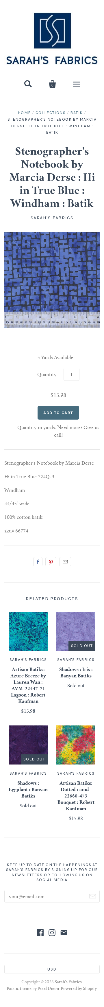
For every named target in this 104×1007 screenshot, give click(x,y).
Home (24, 112)
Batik (76, 112)
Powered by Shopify (79, 989)
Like (37, 561)
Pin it (50, 561)
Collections (51, 112)
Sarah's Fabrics (52, 217)
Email (65, 561)
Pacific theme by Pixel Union (33, 989)
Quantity (47, 375)
